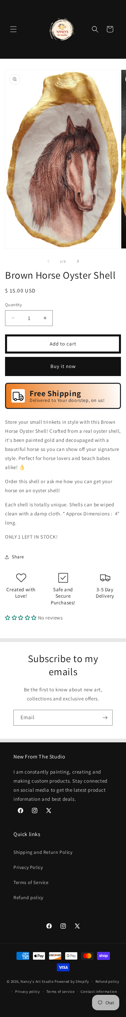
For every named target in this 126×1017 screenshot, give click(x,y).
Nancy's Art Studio (37, 981)
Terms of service (60, 991)
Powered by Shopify (71, 981)
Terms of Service (31, 882)
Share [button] (18, 557)
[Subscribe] (104, 718)
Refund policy (28, 897)
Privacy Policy (28, 867)
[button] (13, 29)
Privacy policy (27, 991)
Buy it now (63, 366)
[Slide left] (48, 261)
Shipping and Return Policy (43, 852)
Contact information (99, 991)
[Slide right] (78, 261)
